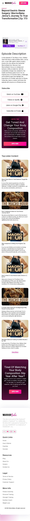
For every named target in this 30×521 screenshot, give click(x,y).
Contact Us (6, 467)
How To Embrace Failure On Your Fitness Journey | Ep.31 (12, 212)
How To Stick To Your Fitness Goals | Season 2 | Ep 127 (14, 276)
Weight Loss (6, 503)
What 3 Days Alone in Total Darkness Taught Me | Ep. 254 (14, 180)
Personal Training (8, 494)
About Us (5, 461)
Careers (5, 464)
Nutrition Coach (7, 500)
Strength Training (8, 497)
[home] (11, 3)
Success (5, 449)
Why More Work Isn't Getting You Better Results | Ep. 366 (14, 340)
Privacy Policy (7, 479)
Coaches (5, 446)
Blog (4, 458)
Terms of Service (8, 476)
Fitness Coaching (8, 491)
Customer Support (8, 482)
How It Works (7, 443)
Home (4, 440)
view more (15, 352)
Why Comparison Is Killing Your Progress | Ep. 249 (14, 244)
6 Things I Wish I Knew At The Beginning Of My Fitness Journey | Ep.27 (14, 308)
